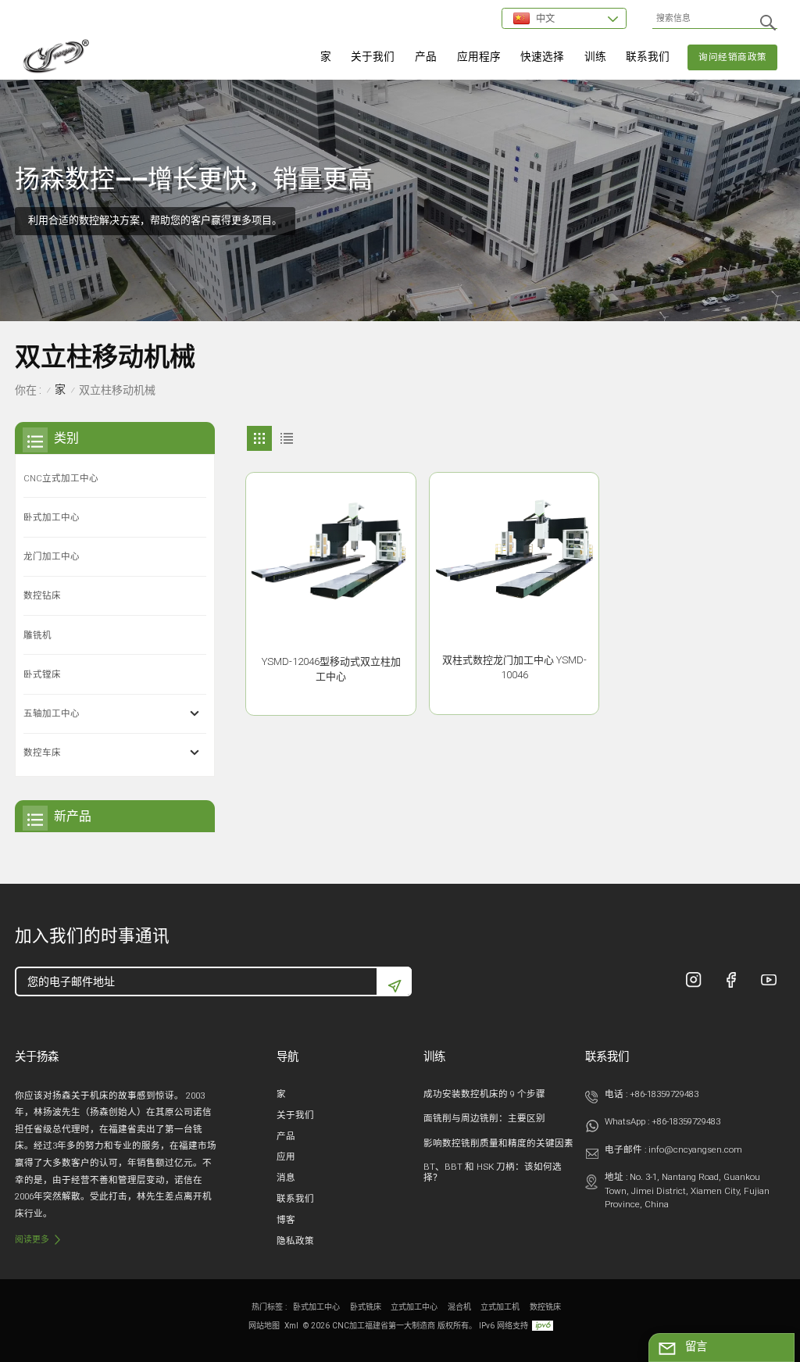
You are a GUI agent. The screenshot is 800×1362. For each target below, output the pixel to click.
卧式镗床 (42, 674)
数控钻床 (42, 595)
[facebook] (731, 979)
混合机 (459, 1307)
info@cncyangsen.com (695, 1149)
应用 (286, 1156)
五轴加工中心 (51, 713)
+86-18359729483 (664, 1094)
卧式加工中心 (51, 517)
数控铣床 (545, 1307)
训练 (595, 56)
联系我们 (648, 56)
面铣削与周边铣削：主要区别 (484, 1118)
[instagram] (693, 979)
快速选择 (542, 56)
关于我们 (373, 56)
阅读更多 (32, 1240)
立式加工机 (500, 1307)
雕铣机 (37, 635)
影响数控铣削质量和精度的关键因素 (498, 1143)
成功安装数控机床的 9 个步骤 (484, 1094)
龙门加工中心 (51, 556)
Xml (291, 1325)
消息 (286, 1177)
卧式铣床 (365, 1307)
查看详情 (331, 697)
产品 (426, 56)
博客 (286, 1219)
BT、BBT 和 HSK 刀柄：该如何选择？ (492, 1172)
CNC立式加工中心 (60, 478)
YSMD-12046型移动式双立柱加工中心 (331, 669)
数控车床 (42, 752)
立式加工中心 (414, 1307)
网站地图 (264, 1325)
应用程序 (479, 56)
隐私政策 (295, 1240)
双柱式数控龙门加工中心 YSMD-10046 (514, 667)
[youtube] (768, 979)
